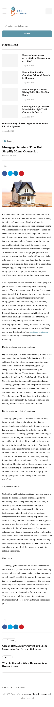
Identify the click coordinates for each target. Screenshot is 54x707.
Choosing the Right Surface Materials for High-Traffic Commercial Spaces (35, 109)
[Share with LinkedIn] (15, 173)
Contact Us (7, 687)
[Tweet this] (10, 173)
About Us (20, 687)
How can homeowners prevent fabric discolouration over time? (36, 58)
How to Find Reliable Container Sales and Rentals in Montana (36, 75)
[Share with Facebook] (4, 173)
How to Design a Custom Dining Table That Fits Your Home (36, 92)
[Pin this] (21, 173)
